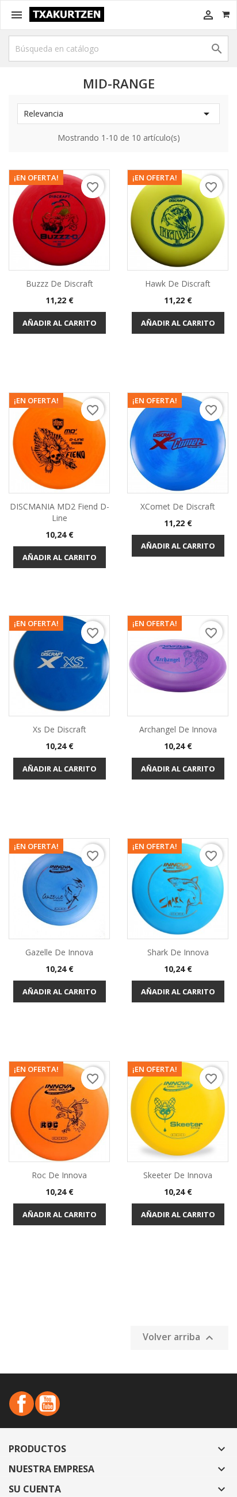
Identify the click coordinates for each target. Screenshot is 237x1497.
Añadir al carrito (59, 323)
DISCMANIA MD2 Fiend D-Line (59, 512)
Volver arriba (179, 1337)
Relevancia (118, 114)
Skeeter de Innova (177, 1175)
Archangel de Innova (178, 729)
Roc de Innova (59, 1175)
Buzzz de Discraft (59, 283)
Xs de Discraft (59, 729)
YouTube (47, 1403)
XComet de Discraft (177, 506)
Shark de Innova (178, 952)
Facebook (21, 1403)
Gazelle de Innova (59, 952)
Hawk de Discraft (178, 283)
